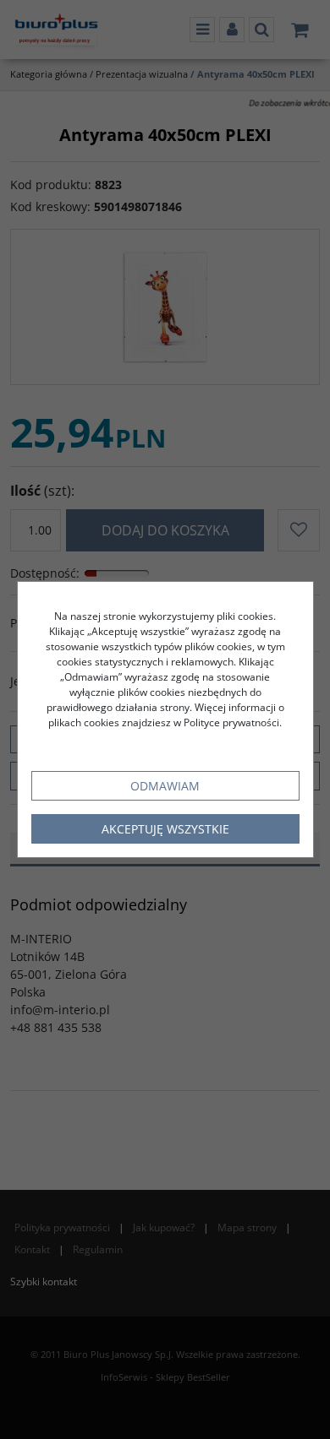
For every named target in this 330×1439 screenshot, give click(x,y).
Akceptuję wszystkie (165, 829)
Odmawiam (165, 786)
